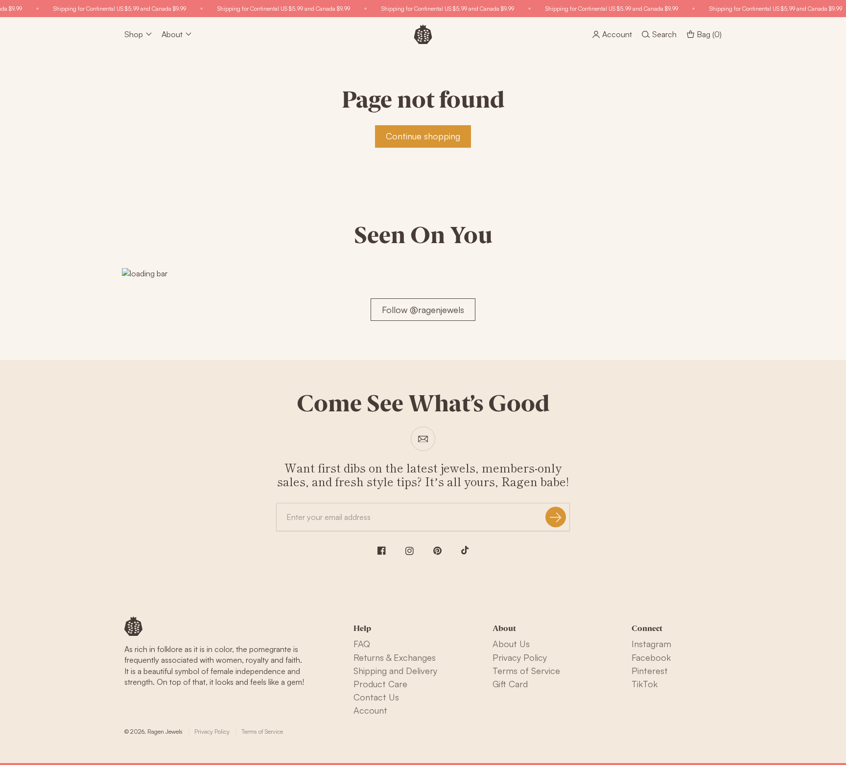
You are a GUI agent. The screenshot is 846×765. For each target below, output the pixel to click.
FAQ (361, 643)
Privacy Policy (520, 657)
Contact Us (376, 697)
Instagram (651, 643)
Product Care (380, 683)
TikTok (645, 683)
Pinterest (650, 670)
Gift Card (510, 683)
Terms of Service (526, 670)
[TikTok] (465, 550)
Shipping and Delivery (395, 670)
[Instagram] (409, 551)
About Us (511, 643)
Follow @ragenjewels (423, 309)
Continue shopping (423, 136)
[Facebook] (381, 550)
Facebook (651, 657)
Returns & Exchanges (394, 657)
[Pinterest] (437, 550)
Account (370, 710)
